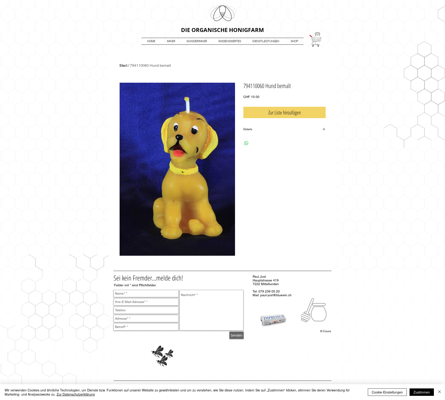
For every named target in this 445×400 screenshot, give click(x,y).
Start (123, 65)
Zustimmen (421, 392)
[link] (317, 33)
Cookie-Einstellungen (387, 392)
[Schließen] (439, 392)
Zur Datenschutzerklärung (76, 394)
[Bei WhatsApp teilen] (246, 143)
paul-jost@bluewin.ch (276, 295)
